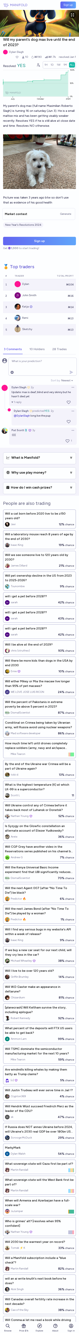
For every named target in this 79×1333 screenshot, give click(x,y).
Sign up (68, 5)
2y (32, 387)
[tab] (13, 349)
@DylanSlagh (22, 415)
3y (33, 430)
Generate (65, 214)
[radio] (46, 65)
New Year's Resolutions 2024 (23, 224)
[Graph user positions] (38, 65)
